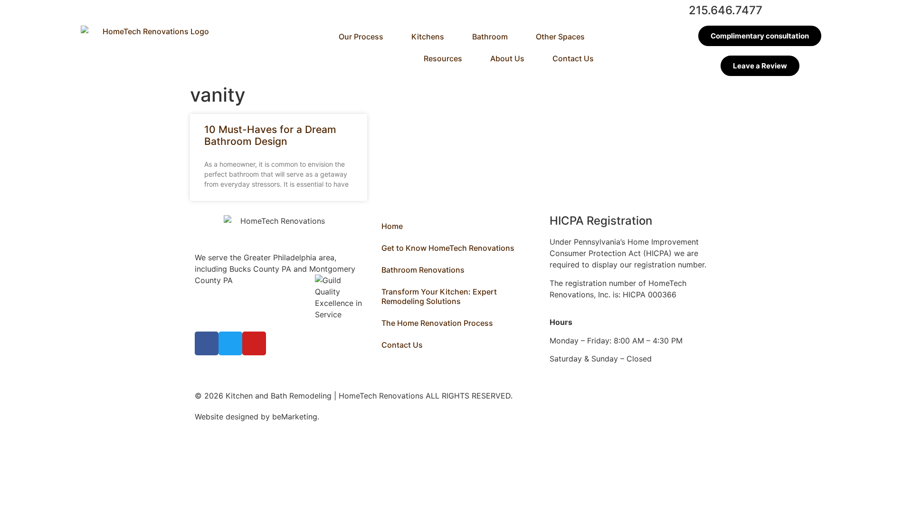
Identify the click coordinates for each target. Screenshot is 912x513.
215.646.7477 (725, 10)
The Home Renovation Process (437, 323)
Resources (443, 58)
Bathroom (490, 36)
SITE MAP (339, 416)
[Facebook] (206, 343)
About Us (507, 58)
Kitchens (427, 36)
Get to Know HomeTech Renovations (447, 248)
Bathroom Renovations (423, 270)
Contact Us (573, 58)
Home (392, 226)
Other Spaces (560, 36)
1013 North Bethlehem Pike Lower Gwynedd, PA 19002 (235, 292)
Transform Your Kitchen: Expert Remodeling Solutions (439, 296)
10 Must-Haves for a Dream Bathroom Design (270, 135)
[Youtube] (254, 343)
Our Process (361, 36)
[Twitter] (230, 343)
